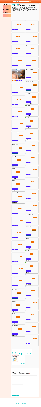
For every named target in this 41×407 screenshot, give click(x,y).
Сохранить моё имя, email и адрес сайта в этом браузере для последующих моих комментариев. (24, 393)
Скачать (19, 24)
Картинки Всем (6, 1)
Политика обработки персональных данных (20, 403)
